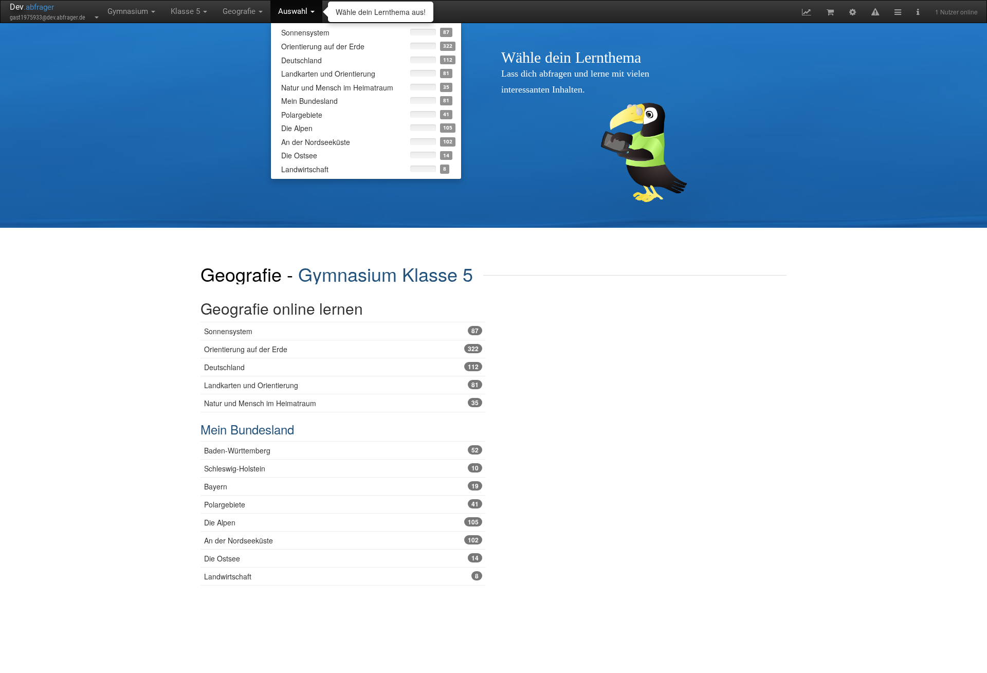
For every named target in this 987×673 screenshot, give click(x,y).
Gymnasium (128, 11)
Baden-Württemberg (341, 450)
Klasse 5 (186, 11)
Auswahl (293, 11)
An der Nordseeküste (341, 540)
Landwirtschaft (341, 576)
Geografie (240, 11)
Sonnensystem (341, 331)
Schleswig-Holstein (341, 468)
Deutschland (341, 367)
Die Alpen (341, 522)
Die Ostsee (341, 558)
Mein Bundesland (247, 429)
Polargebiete (341, 504)
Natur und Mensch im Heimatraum (341, 403)
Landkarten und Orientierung (341, 385)
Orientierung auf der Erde (341, 349)
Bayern (341, 486)
